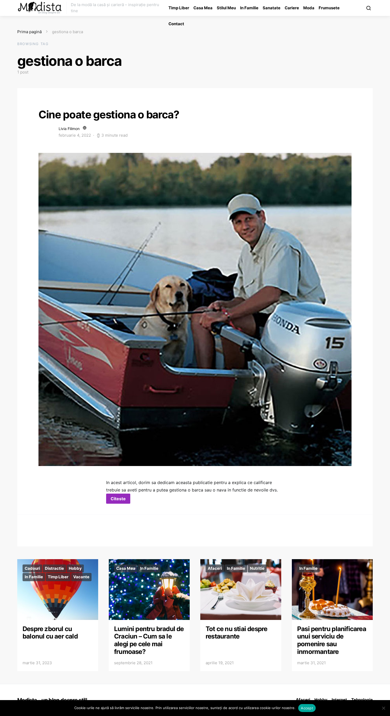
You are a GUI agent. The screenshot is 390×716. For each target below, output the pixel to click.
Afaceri (215, 568)
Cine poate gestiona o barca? (108, 114)
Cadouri (32, 568)
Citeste (118, 498)
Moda (308, 7)
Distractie (54, 568)
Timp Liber (178, 7)
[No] (383, 708)
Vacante (81, 576)
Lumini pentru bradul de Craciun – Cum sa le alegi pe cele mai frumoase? (149, 640)
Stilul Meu (226, 7)
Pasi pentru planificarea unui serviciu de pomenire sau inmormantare (331, 640)
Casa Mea (203, 7)
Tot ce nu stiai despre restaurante (236, 632)
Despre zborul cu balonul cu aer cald (50, 632)
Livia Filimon (69, 128)
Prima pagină (29, 31)
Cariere (292, 7)
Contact (176, 23)
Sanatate (271, 7)
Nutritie (257, 568)
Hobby (75, 568)
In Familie (249, 7)
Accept (307, 708)
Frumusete (329, 7)
